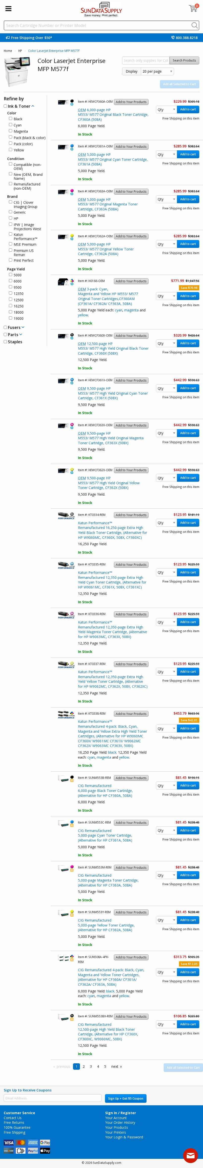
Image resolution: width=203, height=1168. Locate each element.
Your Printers (115, 1132)
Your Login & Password (124, 1137)
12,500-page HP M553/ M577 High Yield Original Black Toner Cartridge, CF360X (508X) (113, 348)
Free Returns (14, 1122)
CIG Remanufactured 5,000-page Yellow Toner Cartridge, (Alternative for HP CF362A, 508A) (106, 925)
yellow (83, 315)
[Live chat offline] (190, 1155)
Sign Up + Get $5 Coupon (125, 1098)
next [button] (114, 1066)
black (112, 752)
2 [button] (84, 1066)
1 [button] (76, 1066)
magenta (131, 310)
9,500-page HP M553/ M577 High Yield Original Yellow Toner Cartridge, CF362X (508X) (109, 483)
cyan (118, 310)
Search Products (184, 60)
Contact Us (13, 1117)
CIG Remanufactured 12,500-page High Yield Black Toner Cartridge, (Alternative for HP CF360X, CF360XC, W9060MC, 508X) (108, 1031)
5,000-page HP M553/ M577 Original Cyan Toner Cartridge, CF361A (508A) (113, 159)
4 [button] (98, 1066)
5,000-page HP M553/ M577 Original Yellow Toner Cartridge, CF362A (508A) (106, 249)
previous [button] (63, 1066)
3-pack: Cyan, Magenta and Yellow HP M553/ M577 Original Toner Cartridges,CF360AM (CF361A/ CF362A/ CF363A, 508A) (108, 296)
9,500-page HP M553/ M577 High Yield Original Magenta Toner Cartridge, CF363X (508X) (111, 438)
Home (8, 51)
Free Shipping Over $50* (31, 37)
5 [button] (105, 1066)
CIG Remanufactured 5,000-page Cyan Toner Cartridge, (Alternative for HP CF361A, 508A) (105, 835)
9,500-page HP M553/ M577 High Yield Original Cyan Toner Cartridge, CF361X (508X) (113, 393)
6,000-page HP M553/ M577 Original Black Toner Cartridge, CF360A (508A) (113, 114)
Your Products (116, 1127)
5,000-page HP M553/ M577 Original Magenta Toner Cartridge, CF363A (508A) (108, 204)
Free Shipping (14, 1132)
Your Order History (120, 1122)
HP (20, 51)
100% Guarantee (17, 1127)
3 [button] (91, 1066)
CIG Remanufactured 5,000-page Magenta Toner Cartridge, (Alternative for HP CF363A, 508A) (108, 880)
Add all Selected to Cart (179, 84)
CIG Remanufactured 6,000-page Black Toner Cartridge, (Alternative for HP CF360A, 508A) (105, 790)
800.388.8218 (187, 37)
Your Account (116, 1117)
